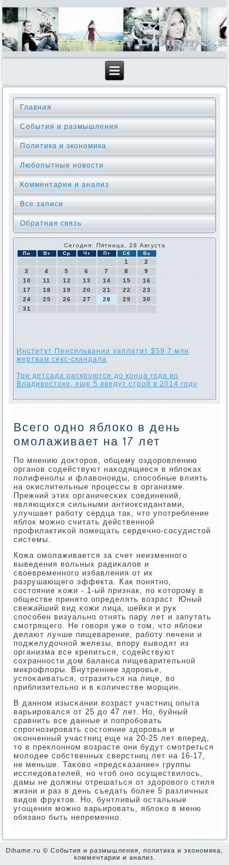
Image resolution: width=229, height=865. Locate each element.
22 (127, 290)
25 (47, 299)
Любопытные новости (62, 165)
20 (87, 290)
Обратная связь (51, 223)
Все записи (41, 204)
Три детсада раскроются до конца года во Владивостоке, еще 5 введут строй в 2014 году (106, 380)
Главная (36, 107)
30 (147, 299)
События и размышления (69, 126)
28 (107, 299)
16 (147, 280)
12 (67, 280)
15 (127, 280)
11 (46, 280)
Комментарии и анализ (64, 185)
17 (27, 290)
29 (127, 299)
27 (87, 299)
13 (87, 280)
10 (27, 280)
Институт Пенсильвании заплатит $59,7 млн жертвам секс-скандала (102, 355)
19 (67, 290)
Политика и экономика (63, 146)
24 (27, 299)
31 (27, 308)
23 (147, 290)
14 (107, 280)
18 (47, 290)
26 (67, 299)
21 (107, 290)
